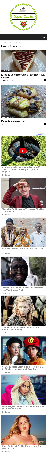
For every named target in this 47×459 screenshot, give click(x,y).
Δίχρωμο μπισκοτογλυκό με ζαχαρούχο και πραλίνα (23, 76)
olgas (3, 80)
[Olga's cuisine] (23, 17)
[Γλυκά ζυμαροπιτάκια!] (23, 101)
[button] (44, 37)
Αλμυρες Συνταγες (7, 117)
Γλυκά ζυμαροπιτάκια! (13, 121)
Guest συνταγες (6, 70)
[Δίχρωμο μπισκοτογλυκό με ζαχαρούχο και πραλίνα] (23, 61)
